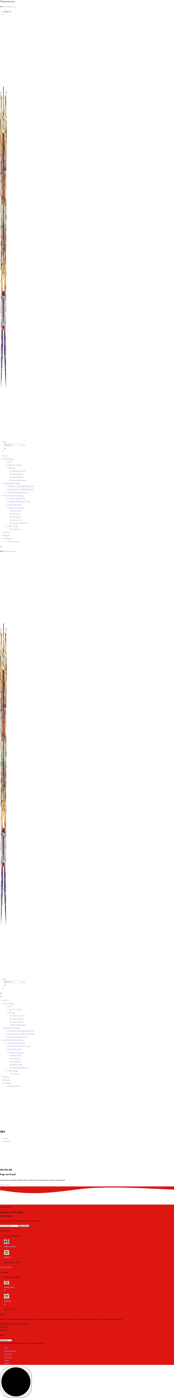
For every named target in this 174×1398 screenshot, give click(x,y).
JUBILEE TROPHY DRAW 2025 (19, 501)
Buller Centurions (17, 477)
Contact (6, 538)
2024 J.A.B (11, 526)
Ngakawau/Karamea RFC (20, 523)
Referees (7, 532)
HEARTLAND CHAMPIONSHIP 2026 (21, 486)
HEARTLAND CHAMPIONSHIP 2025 (21, 489)
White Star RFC (17, 520)
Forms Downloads (14, 541)
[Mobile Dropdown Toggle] (12, 459)
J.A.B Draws (16, 529)
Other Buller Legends (19, 480)
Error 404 (7, 1141)
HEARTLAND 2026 (11, 483)
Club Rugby (8, 1357)
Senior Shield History (15, 505)
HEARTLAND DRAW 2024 (17, 492)
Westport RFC (16, 517)
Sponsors (7, 535)
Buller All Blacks (17, 474)
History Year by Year (18, 471)
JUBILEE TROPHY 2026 (12, 495)
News (10, 462)
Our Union (7, 459)
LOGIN (6, 1363)
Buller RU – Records (15, 465)
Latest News (8, 1354)
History (10, 468)
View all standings (6, 1267)
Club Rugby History (14, 508)
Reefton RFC (16, 514)
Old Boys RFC (17, 511)
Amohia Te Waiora (10, 1351)
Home (6, 455)
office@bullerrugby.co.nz (10, 6)
